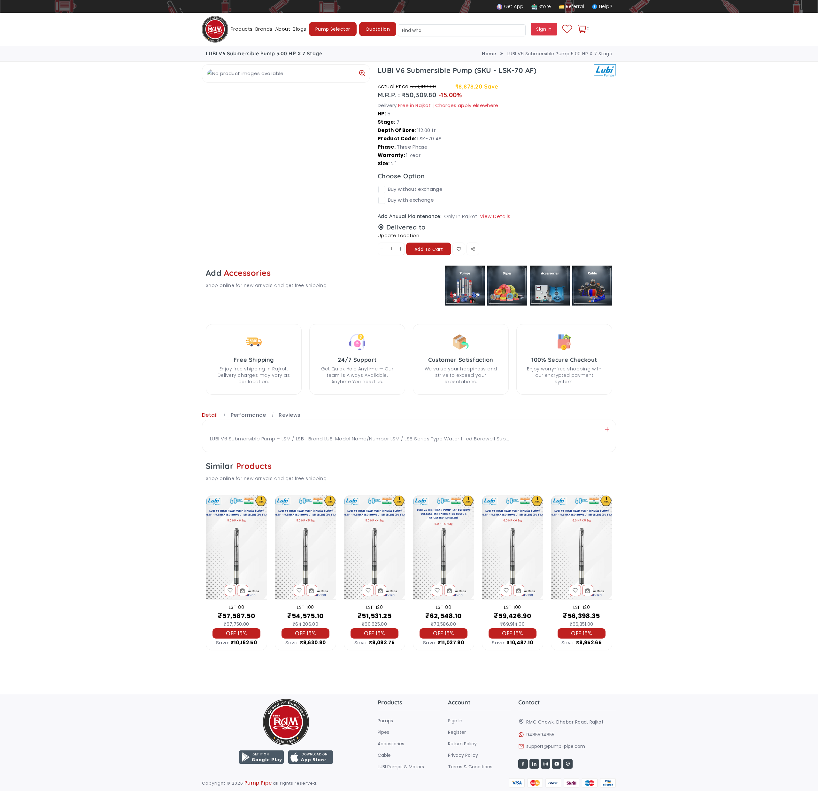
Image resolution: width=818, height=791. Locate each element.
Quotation (378, 29)
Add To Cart (428, 249)
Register (457, 732)
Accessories (391, 744)
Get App (513, 6)
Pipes (383, 732)
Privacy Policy (463, 755)
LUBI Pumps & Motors (401, 767)
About (282, 29)
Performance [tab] (248, 415)
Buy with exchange (411, 200)
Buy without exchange (415, 189)
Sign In (455, 720)
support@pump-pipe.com (555, 746)
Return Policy (462, 744)
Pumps (385, 720)
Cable (384, 755)
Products (242, 29)
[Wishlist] (567, 29)
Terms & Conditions (470, 767)
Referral (574, 6)
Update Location (398, 235)
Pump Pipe (258, 782)
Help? (605, 6)
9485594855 (540, 735)
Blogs (299, 29)
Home (489, 53)
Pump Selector (332, 29)
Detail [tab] (210, 415)
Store (544, 6)
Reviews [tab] (289, 415)
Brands (264, 29)
